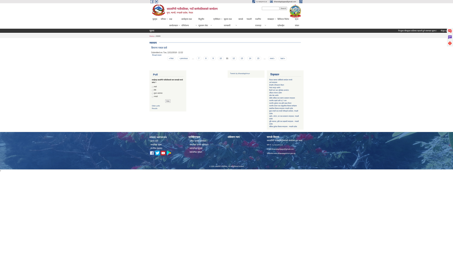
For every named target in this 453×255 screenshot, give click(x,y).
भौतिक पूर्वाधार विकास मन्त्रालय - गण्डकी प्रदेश (283, 127)
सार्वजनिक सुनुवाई (196, 148)
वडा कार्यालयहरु (173, 22)
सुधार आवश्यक (158, 93)
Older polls (156, 106)
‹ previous (183, 58)
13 (242, 58)
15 (258, 58)
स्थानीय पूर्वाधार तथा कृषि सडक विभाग (280, 103)
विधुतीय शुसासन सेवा (203, 22)
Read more (156, 55)
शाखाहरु (271, 19)
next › (272, 58)
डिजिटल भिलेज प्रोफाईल (283, 22)
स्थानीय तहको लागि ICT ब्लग (278, 101)
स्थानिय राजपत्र (258, 22)
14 (250, 58)
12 (234, 58)
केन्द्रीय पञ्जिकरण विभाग (276, 85)
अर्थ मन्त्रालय (273, 82)
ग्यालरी (249, 19)
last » (283, 58)
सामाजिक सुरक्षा (156, 145)
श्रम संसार (297, 22)
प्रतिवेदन (216, 19)
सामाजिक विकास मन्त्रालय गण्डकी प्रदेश (281, 108)
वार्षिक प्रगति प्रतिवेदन (198, 141)
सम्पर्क (240, 19)
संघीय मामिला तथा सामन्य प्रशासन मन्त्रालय (282, 98)
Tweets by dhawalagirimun (240, 73)
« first (171, 58)
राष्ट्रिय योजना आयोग (275, 93)
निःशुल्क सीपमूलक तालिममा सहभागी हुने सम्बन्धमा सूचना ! (409, 31)
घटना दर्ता (154, 141)
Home (151, 36)
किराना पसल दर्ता (159, 47)
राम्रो (155, 87)
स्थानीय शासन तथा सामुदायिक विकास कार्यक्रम (283, 106)
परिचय (163, 19)
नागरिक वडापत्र (156, 148)
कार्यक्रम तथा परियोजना (186, 22)
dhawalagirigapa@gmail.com (283, 149)
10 (221, 58)
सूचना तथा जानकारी (228, 22)
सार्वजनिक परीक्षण (196, 152)
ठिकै (155, 90)
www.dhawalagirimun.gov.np (284, 153)
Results (154, 108)
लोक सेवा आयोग (274, 95)
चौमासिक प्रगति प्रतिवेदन (199, 145)
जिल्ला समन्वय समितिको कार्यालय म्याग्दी (280, 80)
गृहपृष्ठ (154, 19)
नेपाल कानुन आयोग (274, 88)
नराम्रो (156, 96)
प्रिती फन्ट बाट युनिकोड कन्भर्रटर (279, 90)
